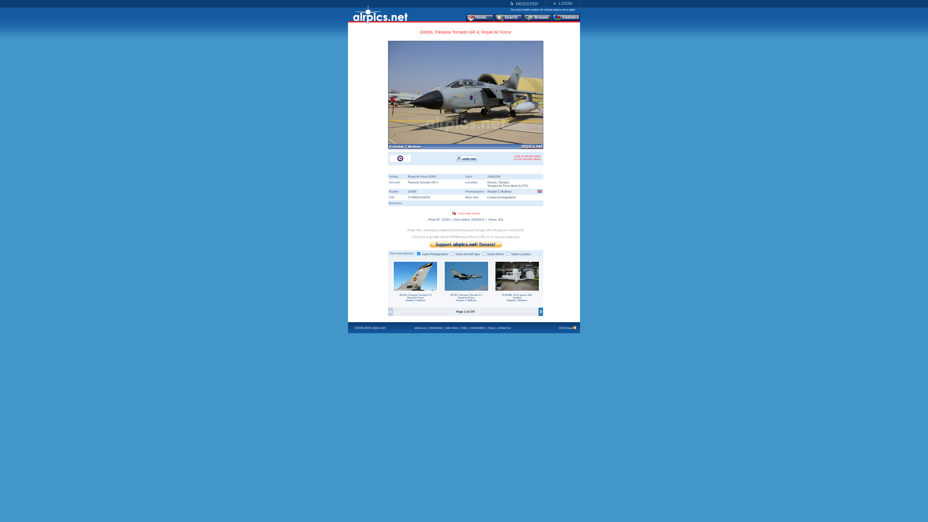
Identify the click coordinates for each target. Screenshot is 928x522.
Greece (492, 182)
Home (480, 17)
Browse (541, 17)
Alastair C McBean (499, 191)
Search (511, 17)
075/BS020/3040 (419, 197)
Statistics (570, 17)
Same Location (521, 254)
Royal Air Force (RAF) (422, 176)
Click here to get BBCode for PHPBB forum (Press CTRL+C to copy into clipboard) (465, 237)
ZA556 (412, 191)
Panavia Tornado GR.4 (423, 182)
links (464, 328)
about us (420, 328)
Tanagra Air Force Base (502, 186)
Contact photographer (501, 197)
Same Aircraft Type (468, 254)
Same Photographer (435, 254)
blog (491, 328)
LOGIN (565, 3)
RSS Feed (566, 328)
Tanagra (503, 182)
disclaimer (435, 328)
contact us (504, 328)
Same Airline (495, 254)
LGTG (523, 186)
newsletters (477, 328)
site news (452, 328)
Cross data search (469, 213)
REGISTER (527, 3)
